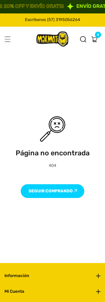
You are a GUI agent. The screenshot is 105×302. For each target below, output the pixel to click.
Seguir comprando (51, 190)
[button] (83, 39)
